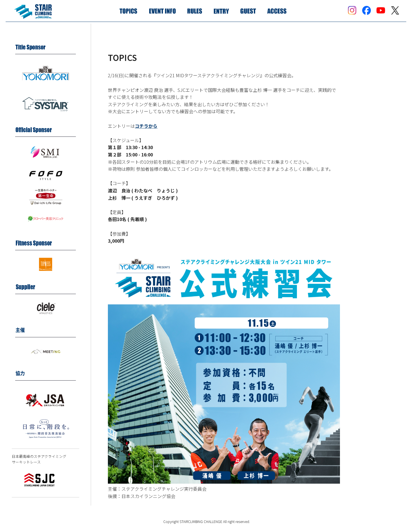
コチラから (146, 125)
